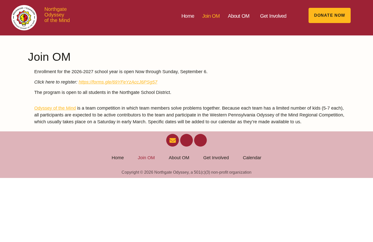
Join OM (211, 16)
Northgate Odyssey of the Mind (57, 14)
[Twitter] (200, 140)
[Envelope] (172, 140)
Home (187, 16)
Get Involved (273, 16)
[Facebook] (186, 140)
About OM (238, 16)
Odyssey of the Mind (55, 108)
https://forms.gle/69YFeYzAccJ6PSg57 (118, 82)
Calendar (252, 157)
